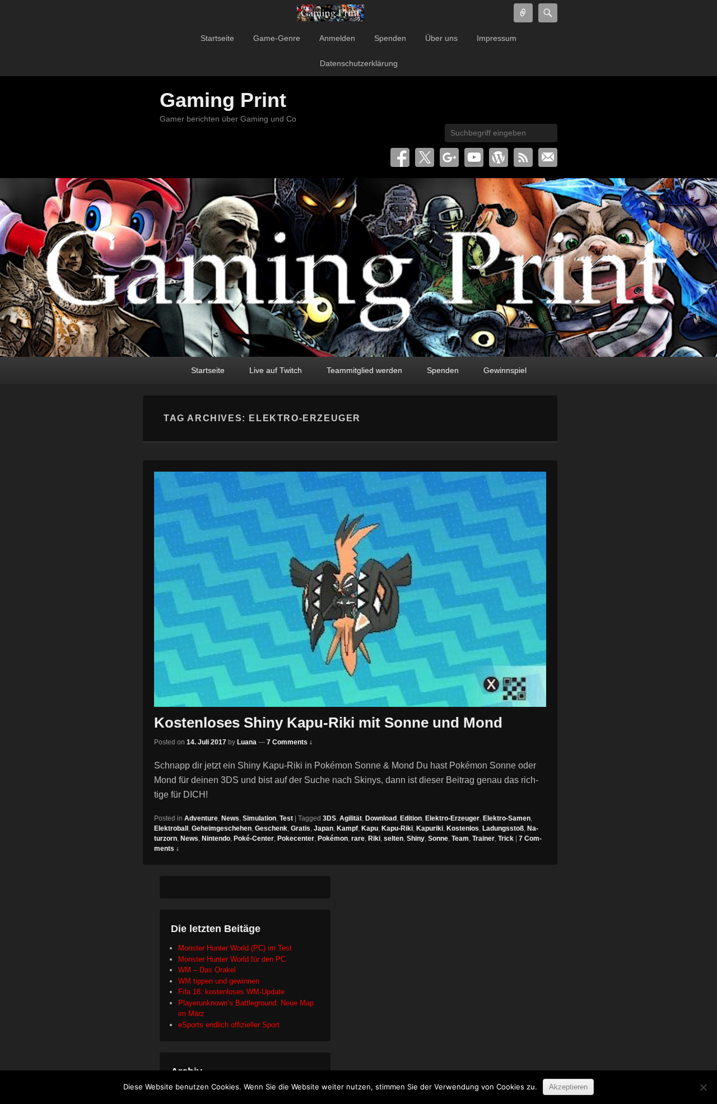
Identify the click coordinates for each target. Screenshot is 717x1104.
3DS (329, 818)
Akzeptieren (568, 1087)
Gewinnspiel (505, 370)
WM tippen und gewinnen (218, 981)
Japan (323, 828)
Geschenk (271, 828)
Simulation (259, 818)
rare (358, 838)
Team (460, 838)
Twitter (424, 157)
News (230, 818)
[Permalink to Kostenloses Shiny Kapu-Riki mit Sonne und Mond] (350, 589)
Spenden (390, 38)
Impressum (496, 38)
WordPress (498, 157)
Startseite (217, 38)
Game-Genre (276, 38)
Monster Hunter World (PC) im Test (235, 948)
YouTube (473, 157)
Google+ (449, 157)
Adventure (201, 818)
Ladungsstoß (503, 828)
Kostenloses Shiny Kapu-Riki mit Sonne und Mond (328, 722)
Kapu (369, 828)
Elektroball (171, 828)
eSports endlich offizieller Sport (229, 1025)
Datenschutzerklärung (359, 63)
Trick (506, 838)
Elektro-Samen (506, 818)
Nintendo (216, 838)
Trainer (483, 838)
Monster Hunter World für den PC (232, 959)
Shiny (416, 838)
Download (381, 818)
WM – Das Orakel (207, 970)
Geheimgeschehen (222, 828)
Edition (411, 818)
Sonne (438, 838)
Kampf (347, 828)
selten (393, 838)
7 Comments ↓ (290, 742)
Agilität (350, 818)
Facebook (399, 157)
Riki (374, 838)
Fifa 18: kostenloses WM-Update (231, 991)
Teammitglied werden (364, 370)
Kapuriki (429, 828)
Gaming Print (223, 99)
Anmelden (337, 38)
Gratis (300, 828)
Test (286, 818)
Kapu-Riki (397, 828)
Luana (247, 742)
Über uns (441, 38)
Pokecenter (295, 838)
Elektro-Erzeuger (452, 818)
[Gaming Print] (330, 13)
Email (547, 157)
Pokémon (333, 838)
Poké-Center (254, 838)
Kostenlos (462, 828)
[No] (703, 1087)
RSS (523, 157)
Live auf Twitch (275, 370)
